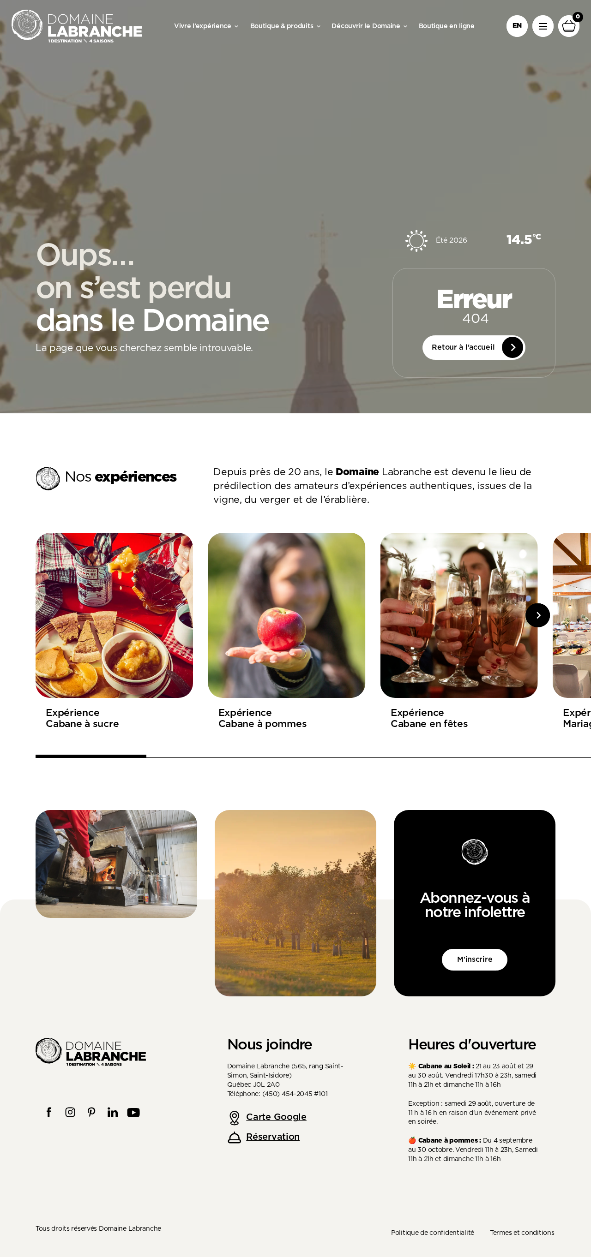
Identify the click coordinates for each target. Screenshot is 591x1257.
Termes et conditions (522, 1233)
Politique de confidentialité (432, 1233)
